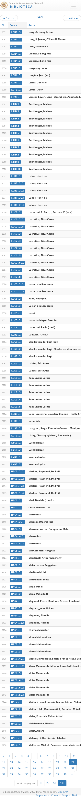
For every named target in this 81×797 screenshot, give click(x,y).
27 (42, 768)
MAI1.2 (16, 644)
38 (49, 774)
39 (57, 774)
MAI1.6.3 (17, 694)
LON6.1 (16, 75)
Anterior (9, 17)
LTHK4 (15, 125)
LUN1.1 (16, 413)
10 (66, 755)
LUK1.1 (16, 363)
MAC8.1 (16, 572)
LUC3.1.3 (17, 291)
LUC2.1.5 (17, 226)
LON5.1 (16, 68)
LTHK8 (15, 154)
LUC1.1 (16, 212)
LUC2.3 (16, 240)
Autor (32, 25)
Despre (66, 795)
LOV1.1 (16, 97)
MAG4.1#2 (17, 622)
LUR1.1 (16, 421)
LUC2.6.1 (17, 262)
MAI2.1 (16, 701)
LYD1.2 (16, 464)
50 (54, 783)
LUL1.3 (16, 392)
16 (34, 762)
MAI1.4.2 (17, 666)
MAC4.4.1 (17, 536)
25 (26, 768)
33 (11, 774)
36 (34, 774)
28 (49, 768)
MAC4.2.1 (17, 521)
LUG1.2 (16, 349)
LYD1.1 (16, 457)
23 (11, 768)
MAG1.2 (16, 594)
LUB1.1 (16, 176)
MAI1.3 (16, 651)
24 (19, 768)
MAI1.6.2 (17, 687)
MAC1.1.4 (17, 493)
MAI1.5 (16, 673)
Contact (55, 795)
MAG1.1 (16, 586)
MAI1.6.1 (17, 680)
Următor (72, 17)
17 (42, 762)
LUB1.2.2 (17, 190)
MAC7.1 (16, 565)
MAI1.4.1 (17, 658)
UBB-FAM (63, 791)
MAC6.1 (16, 558)
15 (26, 762)
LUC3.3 (16, 305)
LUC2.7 (16, 269)
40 (65, 774)
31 (72, 768)
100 (62, 783)
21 (72, 762)
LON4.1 (16, 53)
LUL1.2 (16, 385)
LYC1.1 (16, 442)
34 (19, 774)
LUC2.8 (16, 277)
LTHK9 (15, 161)
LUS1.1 (16, 428)
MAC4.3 (16, 529)
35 (26, 774)
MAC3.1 (16, 507)
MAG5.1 (16, 630)
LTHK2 (15, 111)
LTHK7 (15, 147)
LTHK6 (15, 140)
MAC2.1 (16, 500)
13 (11, 762)
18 (49, 762)
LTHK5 (15, 133)
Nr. (3, 25)
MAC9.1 (16, 579)
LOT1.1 (16, 89)
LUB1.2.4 (17, 205)
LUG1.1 (16, 341)
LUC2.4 (16, 248)
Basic (75, 795)
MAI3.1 (16, 716)
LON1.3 (16, 32)
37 (42, 774)
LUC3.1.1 (17, 284)
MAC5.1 (16, 550)
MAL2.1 (16, 730)
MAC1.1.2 (17, 478)
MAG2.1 (16, 601)
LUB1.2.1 (17, 183)
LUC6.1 (16, 327)
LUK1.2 (16, 370)
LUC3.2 (16, 298)
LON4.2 (16, 61)
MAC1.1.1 (17, 471)
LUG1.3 (16, 356)
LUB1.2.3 (17, 197)
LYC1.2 (16, 449)
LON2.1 (16, 39)
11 (74, 755)
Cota (13, 25)
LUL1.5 (16, 406)
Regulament (42, 795)
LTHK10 (16, 169)
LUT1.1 (16, 435)
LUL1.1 (16, 377)
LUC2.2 (16, 233)
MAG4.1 (16, 615)
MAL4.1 (16, 745)
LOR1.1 (16, 82)
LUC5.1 (16, 320)
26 (34, 768)
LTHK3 (15, 118)
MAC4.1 (16, 514)
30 (65, 768)
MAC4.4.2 (17, 543)
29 (57, 768)
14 (19, 762)
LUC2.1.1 (17, 219)
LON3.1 (16, 46)
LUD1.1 (16, 334)
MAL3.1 (16, 737)
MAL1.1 (16, 723)
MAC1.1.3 (17, 485)
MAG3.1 (16, 608)
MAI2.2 (16, 709)
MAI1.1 (16, 637)
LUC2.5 (16, 255)
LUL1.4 (16, 399)
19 (57, 762)
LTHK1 (15, 104)
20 (65, 762)
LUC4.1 (16, 313)
